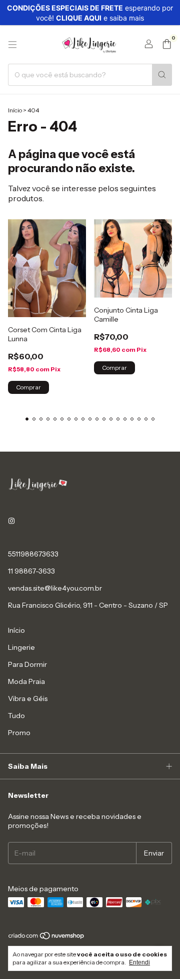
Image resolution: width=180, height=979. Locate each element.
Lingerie (21, 647)
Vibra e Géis (28, 698)
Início (15, 110)
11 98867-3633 (31, 571)
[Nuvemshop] (47, 937)
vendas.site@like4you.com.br (55, 588)
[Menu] (12, 44)
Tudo (16, 715)
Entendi (139, 962)
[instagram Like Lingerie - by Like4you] (11, 520)
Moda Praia (26, 681)
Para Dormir (27, 664)
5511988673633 (33, 553)
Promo (19, 732)
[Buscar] (162, 75)
